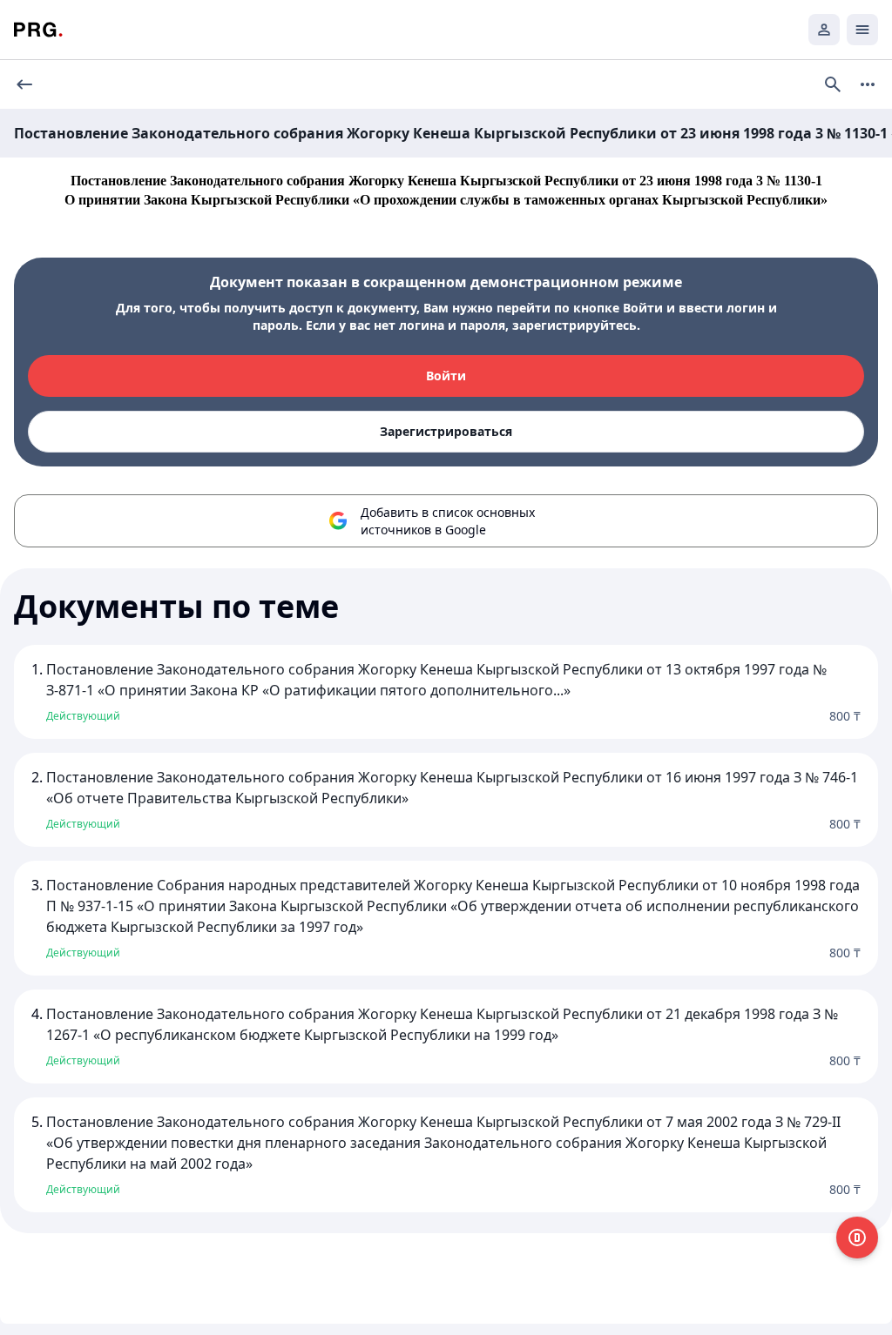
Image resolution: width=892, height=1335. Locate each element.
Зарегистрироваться (446, 431)
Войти (446, 375)
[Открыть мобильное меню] (862, 29)
